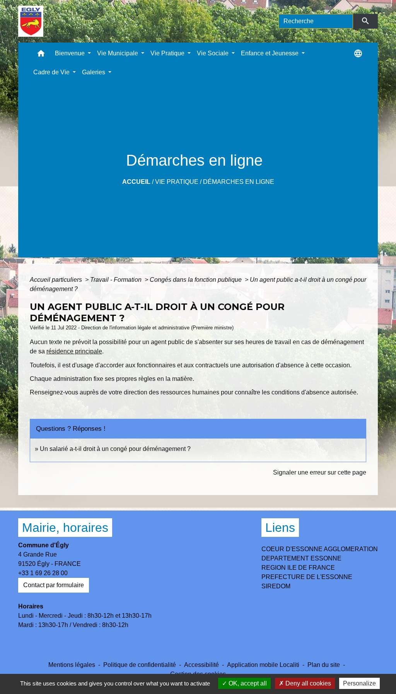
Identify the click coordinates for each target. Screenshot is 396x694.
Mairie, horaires (65, 528)
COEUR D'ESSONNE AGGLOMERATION (319, 549)
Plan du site (323, 664)
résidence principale (74, 351)
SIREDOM (275, 586)
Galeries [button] (94, 72)
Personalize (359, 683)
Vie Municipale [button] (118, 53)
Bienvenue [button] (70, 53)
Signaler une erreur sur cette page (319, 472)
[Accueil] (30, 21)
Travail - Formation (116, 279)
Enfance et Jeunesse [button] (270, 53)
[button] (41, 55)
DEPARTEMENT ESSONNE (301, 558)
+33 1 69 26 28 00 (43, 573)
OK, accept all (247, 683)
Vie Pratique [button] (168, 53)
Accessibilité (201, 664)
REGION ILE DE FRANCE (298, 567)
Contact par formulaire (53, 585)
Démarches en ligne (238, 181)
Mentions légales (71, 664)
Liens (280, 528)
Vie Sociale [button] (213, 53)
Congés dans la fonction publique (196, 279)
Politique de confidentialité (139, 664)
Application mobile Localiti (263, 664)
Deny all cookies (307, 683)
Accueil (136, 181)
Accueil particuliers (57, 279)
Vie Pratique (176, 181)
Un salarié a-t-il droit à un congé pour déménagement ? (115, 449)
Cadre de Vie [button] (52, 72)
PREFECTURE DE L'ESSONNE (306, 577)
